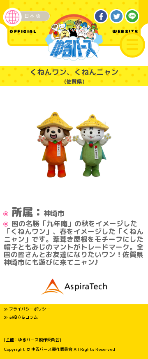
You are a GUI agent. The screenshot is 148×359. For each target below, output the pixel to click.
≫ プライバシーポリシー (27, 309)
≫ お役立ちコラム (21, 317)
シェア (101, 16)
